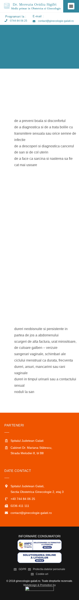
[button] (71, 6)
